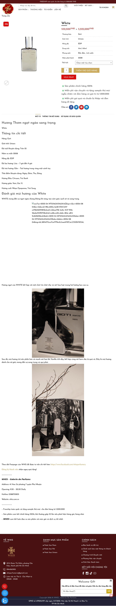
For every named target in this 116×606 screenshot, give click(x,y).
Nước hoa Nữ (49, 549)
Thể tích (65, 63)
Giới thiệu (78, 5)
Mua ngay (69, 77)
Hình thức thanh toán (91, 562)
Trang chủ (6, 16)
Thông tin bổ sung (50, 116)
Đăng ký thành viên (10, 469)
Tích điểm (48, 10)
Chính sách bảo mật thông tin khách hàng (97, 550)
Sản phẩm (22, 10)
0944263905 (4, 586)
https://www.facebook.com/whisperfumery (68, 464)
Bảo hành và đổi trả (90, 545)
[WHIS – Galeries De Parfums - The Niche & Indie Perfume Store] (8, 9)
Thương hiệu (36, 10)
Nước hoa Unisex (50, 552)
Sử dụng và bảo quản (71, 116)
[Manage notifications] (111, 595)
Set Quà (88, 5)
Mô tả (38, 116)
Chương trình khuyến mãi (92, 555)
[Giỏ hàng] (113, 7)
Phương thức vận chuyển (92, 558)
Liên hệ (57, 10)
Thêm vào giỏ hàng (86, 71)
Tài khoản (104, 7)
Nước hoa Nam (50, 545)
